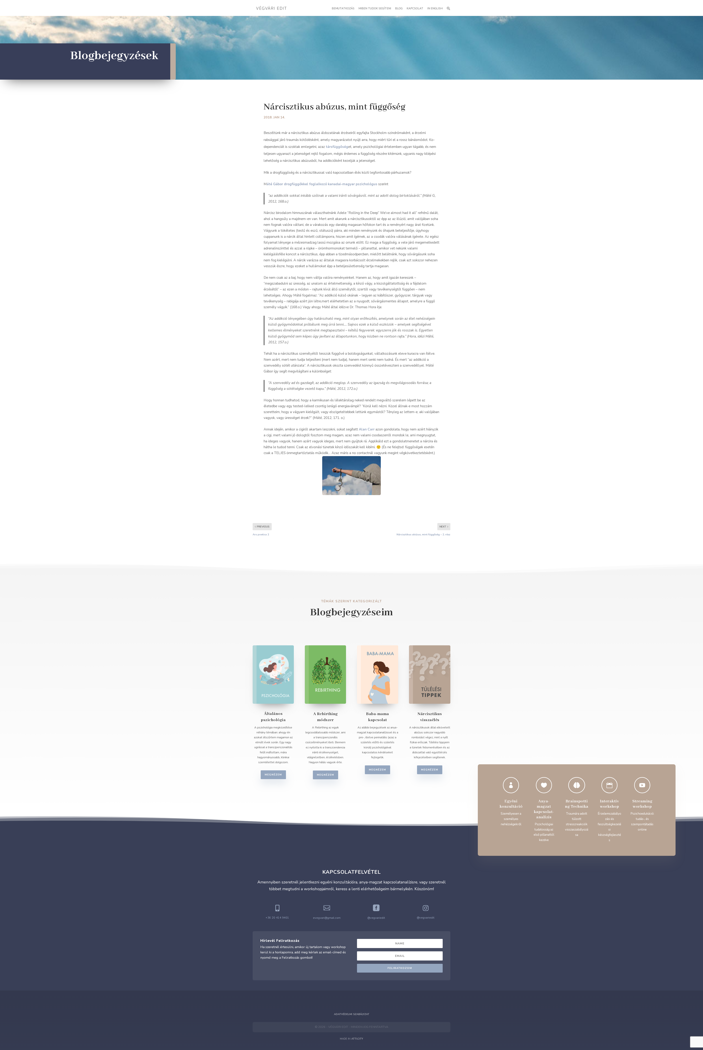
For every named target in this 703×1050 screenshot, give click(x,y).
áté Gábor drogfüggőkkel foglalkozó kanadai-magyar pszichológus (322, 184)
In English (435, 8)
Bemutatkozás (343, 8)
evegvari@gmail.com (327, 918)
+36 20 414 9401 (277, 918)
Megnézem (273, 774)
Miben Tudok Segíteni (374, 8)
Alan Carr (367, 429)
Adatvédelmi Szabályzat (351, 1014)
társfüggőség (337, 146)
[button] (448, 8)
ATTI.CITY (357, 1038)
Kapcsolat (415, 8)
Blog (399, 8)
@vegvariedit (376, 918)
